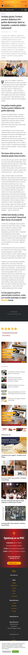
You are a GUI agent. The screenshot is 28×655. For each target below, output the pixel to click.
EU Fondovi (14, 608)
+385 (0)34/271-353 (14, 634)
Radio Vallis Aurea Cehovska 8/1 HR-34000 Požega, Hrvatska (14, 625)
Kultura (14, 588)
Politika (14, 583)
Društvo (14, 591)
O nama (14, 603)
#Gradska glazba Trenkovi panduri (10, 333)
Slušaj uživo (24, 1)
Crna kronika (14, 596)
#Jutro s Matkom (6, 335)
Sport (14, 593)
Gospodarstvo (14, 585)
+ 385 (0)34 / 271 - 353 (14, 558)
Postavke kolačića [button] (6, 651)
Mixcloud (4, 300)
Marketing (14, 605)
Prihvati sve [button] (15, 651)
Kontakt (14, 611)
